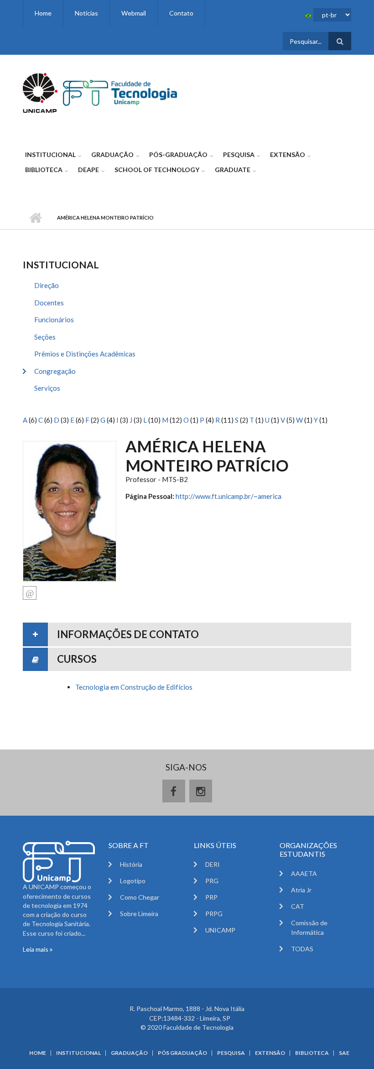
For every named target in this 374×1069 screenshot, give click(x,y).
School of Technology (156, 169)
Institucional (50, 154)
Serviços (47, 388)
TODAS (302, 949)
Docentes (49, 303)
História (131, 864)
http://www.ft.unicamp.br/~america (228, 496)
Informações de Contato (128, 634)
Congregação (55, 371)
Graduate (232, 169)
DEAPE (88, 169)
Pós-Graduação (178, 154)
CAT (297, 906)
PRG (211, 881)
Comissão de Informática (309, 927)
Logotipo (132, 881)
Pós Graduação (182, 1053)
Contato (181, 13)
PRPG (214, 913)
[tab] (187, 635)
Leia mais (36, 949)
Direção (46, 285)
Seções (45, 337)
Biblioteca (43, 169)
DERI (212, 864)
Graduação (112, 154)
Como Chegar (139, 897)
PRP (211, 897)
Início (35, 217)
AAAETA (304, 873)
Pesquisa (239, 154)
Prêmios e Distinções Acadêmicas (84, 354)
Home (43, 13)
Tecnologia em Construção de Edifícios (133, 687)
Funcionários (54, 319)
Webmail (133, 13)
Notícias (86, 13)
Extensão (287, 154)
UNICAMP (220, 930)
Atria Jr (301, 890)
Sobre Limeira (139, 913)
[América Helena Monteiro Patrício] (69, 510)
